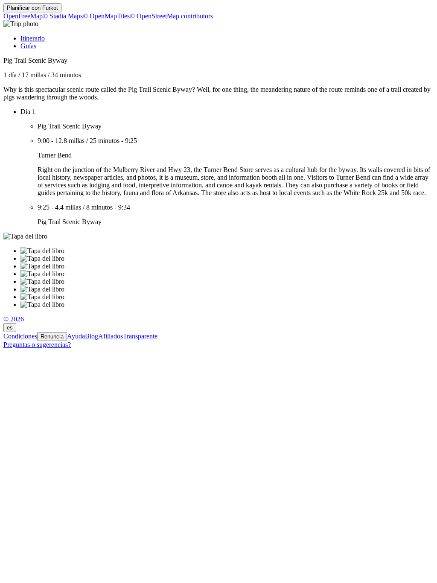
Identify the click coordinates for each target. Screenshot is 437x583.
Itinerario (32, 38)
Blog (91, 336)
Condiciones (20, 336)
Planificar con (32, 8)
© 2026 (13, 319)
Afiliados (110, 336)
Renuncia (52, 336)
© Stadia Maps (63, 16)
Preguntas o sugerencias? (37, 344)
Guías (28, 46)
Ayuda (76, 336)
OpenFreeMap (23, 16)
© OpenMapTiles (106, 16)
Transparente (140, 336)
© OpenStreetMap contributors (171, 16)
